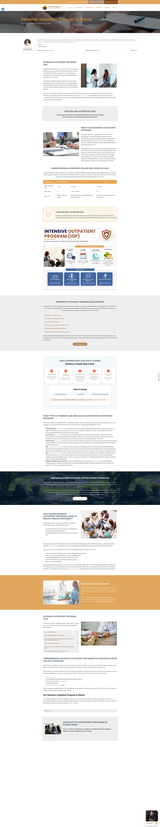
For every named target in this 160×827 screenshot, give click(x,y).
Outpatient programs (51, 677)
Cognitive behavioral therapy (55, 446)
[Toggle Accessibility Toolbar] (2, 9)
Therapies (107, 7)
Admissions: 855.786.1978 (96, 2)
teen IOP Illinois (85, 95)
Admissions (99, 7)
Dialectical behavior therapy (55, 452)
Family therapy (58, 440)
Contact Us (75, 2)
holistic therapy (95, 461)
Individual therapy (60, 428)
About (114, 7)
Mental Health (79, 7)
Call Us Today (80, 344)
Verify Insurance (84, 2)
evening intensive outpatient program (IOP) (77, 482)
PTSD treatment (53, 545)
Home (22, 23)
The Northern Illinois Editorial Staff (48, 50)
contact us (71, 703)
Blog (70, 2)
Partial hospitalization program (53, 685)
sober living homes (63, 681)
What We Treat (89, 7)
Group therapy (58, 434)
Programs (70, 7)
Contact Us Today (70, 736)
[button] (73, 7)
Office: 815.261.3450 (111, 2)
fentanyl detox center (74, 568)
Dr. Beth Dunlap (27, 49)
